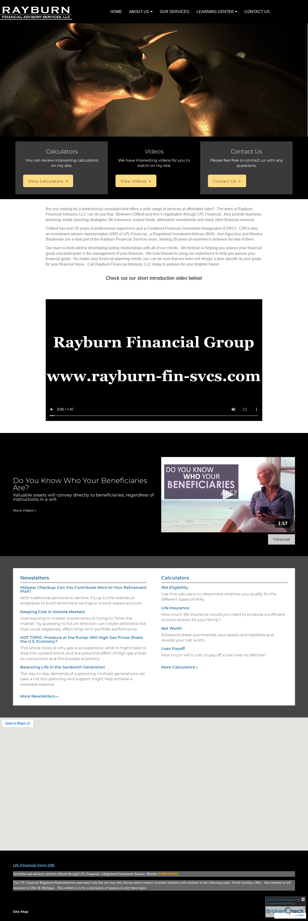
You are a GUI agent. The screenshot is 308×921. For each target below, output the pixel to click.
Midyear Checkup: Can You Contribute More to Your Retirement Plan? (83, 589)
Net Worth (171, 628)
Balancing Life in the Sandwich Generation (62, 667)
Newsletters (34, 578)
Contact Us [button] (224, 181)
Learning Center (215, 12)
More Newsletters (39, 696)
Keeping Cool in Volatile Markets (52, 612)
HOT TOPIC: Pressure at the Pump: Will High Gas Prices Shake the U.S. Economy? (81, 639)
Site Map (20, 911)
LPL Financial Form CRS (34, 865)
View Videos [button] (134, 181)
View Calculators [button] (45, 181)
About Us (139, 12)
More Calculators (179, 667)
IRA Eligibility (174, 587)
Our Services (174, 12)
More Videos (25, 510)
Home (116, 12)
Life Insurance (175, 608)
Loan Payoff (173, 648)
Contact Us (257, 12)
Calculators (175, 578)
